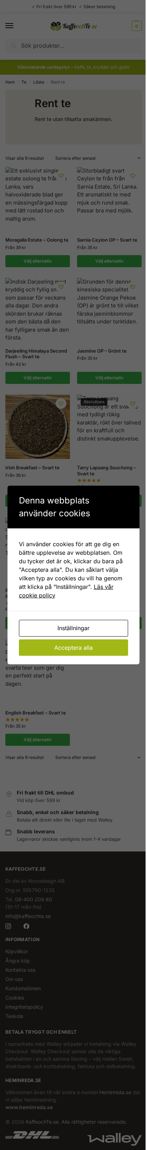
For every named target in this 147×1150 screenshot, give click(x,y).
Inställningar (73, 628)
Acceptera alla (73, 647)
